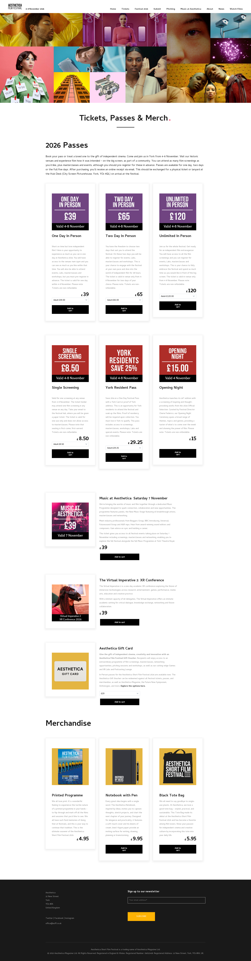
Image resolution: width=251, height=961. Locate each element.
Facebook (59, 918)
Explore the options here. (133, 686)
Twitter (49, 918)
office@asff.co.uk (53, 923)
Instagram (69, 918)
